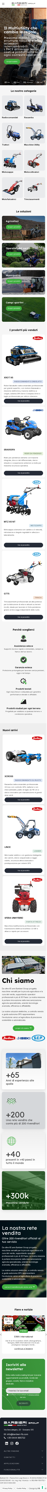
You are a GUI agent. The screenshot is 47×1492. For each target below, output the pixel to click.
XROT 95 (8, 377)
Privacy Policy (7, 1488)
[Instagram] (11, 1443)
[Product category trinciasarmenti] (23, 149)
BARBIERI (38, 338)
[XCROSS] (23, 755)
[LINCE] (23, 826)
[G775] (23, 572)
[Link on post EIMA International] (23, 1323)
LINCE (8, 847)
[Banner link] (23, 228)
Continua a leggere (23, 1348)
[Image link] (21, 1423)
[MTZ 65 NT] (23, 500)
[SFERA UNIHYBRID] (23, 897)
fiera (23, 1331)
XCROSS (9, 776)
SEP (38, 482)
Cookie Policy (21, 1488)
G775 (6, 593)
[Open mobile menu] (3, 3)
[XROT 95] (23, 355)
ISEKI (38, 410)
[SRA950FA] (23, 428)
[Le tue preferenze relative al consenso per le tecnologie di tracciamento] (42, 1487)
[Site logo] (23, 3)
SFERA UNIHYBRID (14, 918)
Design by (38, 1488)
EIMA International (23, 1336)
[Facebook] (17, 1443)
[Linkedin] (6, 1443)
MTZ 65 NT (9, 521)
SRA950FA (9, 449)
